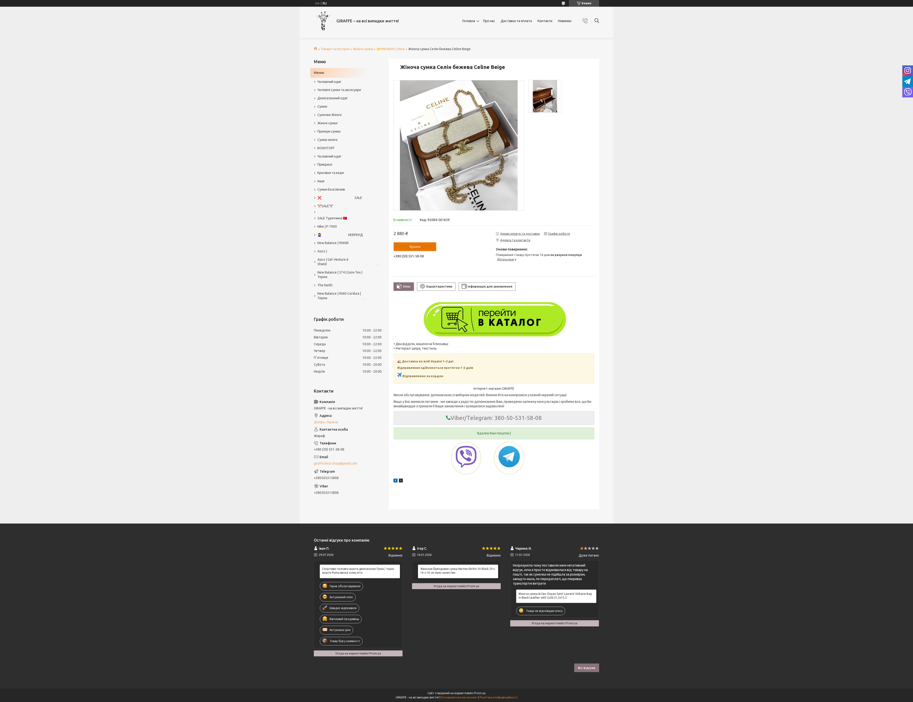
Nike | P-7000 (327, 226)
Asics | (322, 251)
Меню (319, 73)
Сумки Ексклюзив (331, 189)
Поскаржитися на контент (459, 697)
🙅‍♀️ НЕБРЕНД (340, 235)
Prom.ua (480, 693)
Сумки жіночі (327, 140)
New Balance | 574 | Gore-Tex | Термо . (340, 274)
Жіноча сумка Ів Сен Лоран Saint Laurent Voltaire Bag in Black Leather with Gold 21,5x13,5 (555, 595)
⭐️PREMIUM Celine (390, 49)
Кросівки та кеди (330, 173)
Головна (468, 21)
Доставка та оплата (516, 21)
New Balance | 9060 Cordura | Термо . (340, 296)
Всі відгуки (586, 667)
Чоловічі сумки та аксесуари (339, 90)
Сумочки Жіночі (329, 115)
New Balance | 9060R (333, 243)
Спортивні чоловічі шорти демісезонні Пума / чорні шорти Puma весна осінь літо (358, 570)
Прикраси (324, 164)
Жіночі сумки (363, 49)
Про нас (489, 21)
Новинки (564, 21)
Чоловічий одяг (329, 82)
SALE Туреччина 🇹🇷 (332, 218)
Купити (415, 247)
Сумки (322, 106)
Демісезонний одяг (332, 98)
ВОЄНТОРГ (326, 148)
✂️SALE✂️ (325, 206)
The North (324, 285)
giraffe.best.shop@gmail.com (335, 463)
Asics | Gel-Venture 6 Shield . (345, 262)
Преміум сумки (328, 131)
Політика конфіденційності (499, 697)
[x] (401, 481)
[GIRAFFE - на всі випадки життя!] (323, 20)
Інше (321, 181)
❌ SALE (339, 198)
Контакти (545, 21)
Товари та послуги (335, 49)
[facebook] (395, 481)
